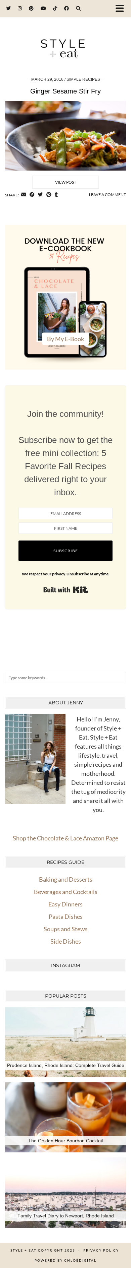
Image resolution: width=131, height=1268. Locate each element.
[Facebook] (66, 8)
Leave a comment (107, 194)
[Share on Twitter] (40, 194)
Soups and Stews (66, 929)
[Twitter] (8, 8)
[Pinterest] (31, 8)
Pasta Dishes (66, 916)
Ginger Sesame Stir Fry (65, 91)
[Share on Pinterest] (49, 194)
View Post (65, 182)
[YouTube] (43, 8)
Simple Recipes (83, 79)
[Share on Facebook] (32, 194)
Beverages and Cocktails (65, 891)
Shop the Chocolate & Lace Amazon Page (65, 838)
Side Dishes (65, 941)
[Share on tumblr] (56, 194)
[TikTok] (55, 8)
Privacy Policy (101, 1250)
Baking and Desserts (65, 879)
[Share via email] (23, 194)
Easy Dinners (65, 904)
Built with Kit (65, 590)
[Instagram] (20, 8)
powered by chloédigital (65, 1260)
